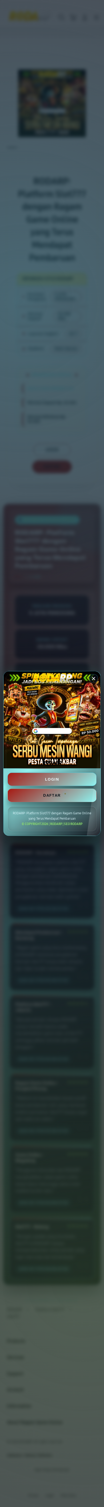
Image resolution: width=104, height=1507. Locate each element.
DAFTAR (52, 795)
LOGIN (52, 779)
